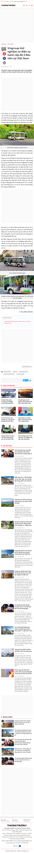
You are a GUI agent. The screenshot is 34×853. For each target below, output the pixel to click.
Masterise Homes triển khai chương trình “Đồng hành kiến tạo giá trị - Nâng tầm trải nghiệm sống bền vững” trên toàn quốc (23, 523)
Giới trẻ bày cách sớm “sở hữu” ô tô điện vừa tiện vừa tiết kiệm (25, 437)
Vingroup (15, 371)
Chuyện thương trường (6, 821)
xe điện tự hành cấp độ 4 (9, 374)
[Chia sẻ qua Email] (4, 62)
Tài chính (15, 819)
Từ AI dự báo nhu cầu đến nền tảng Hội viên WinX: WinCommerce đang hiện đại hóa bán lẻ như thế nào (24, 452)
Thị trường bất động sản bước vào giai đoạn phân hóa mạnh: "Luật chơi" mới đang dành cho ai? (23, 629)
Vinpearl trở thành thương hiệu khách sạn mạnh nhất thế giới (23, 501)
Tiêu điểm (4, 819)
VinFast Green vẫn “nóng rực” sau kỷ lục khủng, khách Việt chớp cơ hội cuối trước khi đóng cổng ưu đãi (8, 419)
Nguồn (26, 366)
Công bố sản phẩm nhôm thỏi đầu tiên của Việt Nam (23, 650)
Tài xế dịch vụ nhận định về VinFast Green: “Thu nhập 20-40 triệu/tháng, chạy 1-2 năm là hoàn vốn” (25, 419)
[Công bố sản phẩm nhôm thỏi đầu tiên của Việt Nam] (7, 652)
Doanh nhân (16, 821)
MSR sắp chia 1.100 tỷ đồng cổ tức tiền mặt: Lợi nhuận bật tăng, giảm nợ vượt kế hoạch (23, 479)
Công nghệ (26, 821)
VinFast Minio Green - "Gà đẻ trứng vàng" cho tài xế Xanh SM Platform (8, 437)
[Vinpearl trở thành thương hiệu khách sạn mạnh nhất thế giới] (7, 502)
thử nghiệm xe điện (23, 371)
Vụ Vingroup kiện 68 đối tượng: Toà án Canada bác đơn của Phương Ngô (23, 606)
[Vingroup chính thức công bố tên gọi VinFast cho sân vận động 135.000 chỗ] (7, 574)
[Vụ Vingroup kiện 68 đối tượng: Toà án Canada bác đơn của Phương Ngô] (7, 608)
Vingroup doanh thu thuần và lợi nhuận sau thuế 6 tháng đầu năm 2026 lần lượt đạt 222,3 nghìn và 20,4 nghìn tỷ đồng (23, 552)
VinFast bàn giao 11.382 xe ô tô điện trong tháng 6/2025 (7, 401)
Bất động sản (27, 819)
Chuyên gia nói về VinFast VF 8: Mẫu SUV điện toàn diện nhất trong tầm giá (25, 401)
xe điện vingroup (20, 374)
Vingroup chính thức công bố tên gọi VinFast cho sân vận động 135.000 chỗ (23, 573)
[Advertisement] (17, 25)
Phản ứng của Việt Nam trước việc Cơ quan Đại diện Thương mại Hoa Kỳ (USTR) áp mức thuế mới (23, 672)
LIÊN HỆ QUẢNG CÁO (11, 851)
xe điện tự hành (7, 371)
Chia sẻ (26, 380)
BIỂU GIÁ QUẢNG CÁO (22, 851)
